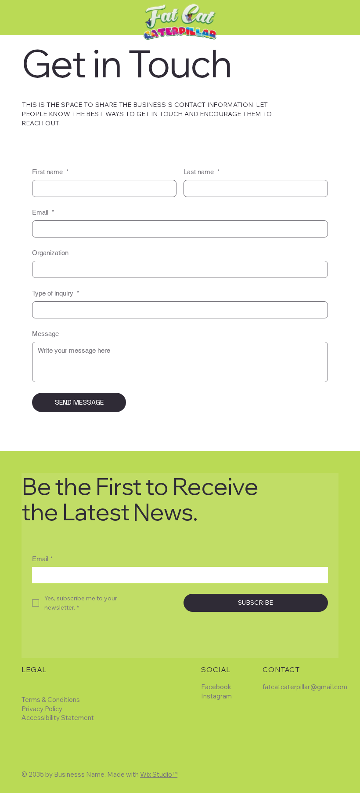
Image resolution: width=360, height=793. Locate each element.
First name (50, 171)
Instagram (216, 696)
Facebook (216, 687)
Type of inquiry (55, 293)
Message (45, 333)
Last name (202, 171)
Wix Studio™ (158, 774)
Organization (50, 252)
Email (43, 212)
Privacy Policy (42, 709)
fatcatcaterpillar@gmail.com (305, 687)
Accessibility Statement (58, 717)
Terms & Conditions (51, 699)
